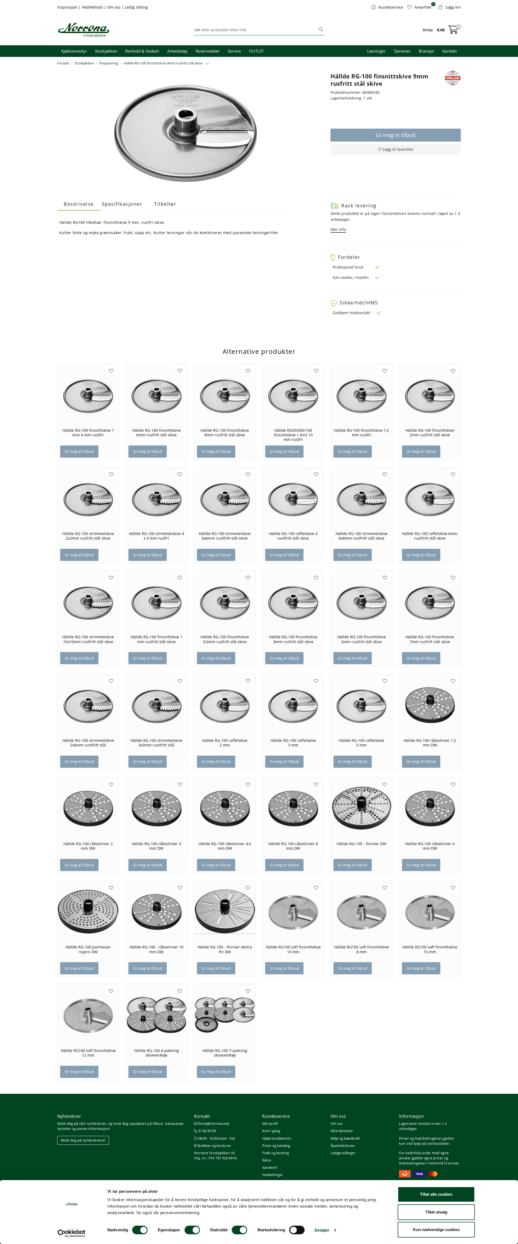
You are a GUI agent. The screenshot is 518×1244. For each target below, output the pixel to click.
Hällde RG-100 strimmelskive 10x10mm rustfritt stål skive (88, 639)
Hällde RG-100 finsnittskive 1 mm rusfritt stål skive (156, 639)
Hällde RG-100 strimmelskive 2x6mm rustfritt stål (88, 743)
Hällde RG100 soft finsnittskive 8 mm (361, 949)
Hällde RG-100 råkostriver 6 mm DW (430, 846)
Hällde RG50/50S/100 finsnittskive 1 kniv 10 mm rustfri (293, 435)
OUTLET (256, 51)
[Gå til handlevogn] (453, 31)
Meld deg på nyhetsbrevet (83, 1140)
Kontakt (449, 51)
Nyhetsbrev (69, 1116)
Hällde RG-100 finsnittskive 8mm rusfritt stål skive (224, 432)
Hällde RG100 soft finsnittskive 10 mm (293, 949)
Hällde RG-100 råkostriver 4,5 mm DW (225, 846)
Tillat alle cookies (436, 1194)
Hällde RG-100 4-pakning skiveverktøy (156, 1053)
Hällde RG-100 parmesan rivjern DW (88, 949)
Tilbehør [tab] (165, 204)
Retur (266, 1160)
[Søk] (321, 30)
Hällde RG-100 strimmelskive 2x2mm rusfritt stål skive (88, 536)
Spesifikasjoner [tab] (122, 204)
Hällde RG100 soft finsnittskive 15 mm (429, 949)
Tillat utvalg (436, 1212)
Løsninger (376, 51)
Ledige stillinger (342, 1152)
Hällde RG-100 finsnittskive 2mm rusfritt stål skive (429, 432)
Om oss (114, 7)
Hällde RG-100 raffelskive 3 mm (293, 743)
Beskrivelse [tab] (79, 204)
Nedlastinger (272, 1174)
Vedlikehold (93, 7)
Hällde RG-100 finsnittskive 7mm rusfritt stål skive (429, 639)
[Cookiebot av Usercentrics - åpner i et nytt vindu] (71, 1233)
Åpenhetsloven (342, 1145)
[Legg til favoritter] (111, 371)
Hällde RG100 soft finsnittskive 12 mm (88, 1053)
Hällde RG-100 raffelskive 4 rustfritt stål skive (293, 536)
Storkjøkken (106, 51)
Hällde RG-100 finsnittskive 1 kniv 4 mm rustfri (88, 432)
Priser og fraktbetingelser (420, 1138)
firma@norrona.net (213, 1123)
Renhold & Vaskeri (142, 51)
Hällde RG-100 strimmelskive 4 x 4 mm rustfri (156, 536)
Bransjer (426, 51)
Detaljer (322, 1230)
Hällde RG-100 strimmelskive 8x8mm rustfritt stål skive (361, 536)
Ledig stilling (136, 7)
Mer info (338, 229)
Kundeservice (276, 1116)
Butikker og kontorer (214, 1145)
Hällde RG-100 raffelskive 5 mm (361, 743)
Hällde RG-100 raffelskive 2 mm (224, 743)
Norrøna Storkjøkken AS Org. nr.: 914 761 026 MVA (215, 1155)
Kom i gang (271, 1130)
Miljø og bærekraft (345, 1138)
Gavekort (269, 1167)
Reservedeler (208, 51)
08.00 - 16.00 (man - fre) (216, 1138)
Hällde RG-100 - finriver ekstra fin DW (224, 949)
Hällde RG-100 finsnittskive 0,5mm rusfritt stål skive (224, 639)
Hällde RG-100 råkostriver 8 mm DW (293, 846)
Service (234, 51)
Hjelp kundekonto (276, 1138)
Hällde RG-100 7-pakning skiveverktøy (224, 1053)
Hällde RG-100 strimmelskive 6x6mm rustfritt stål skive (225, 536)
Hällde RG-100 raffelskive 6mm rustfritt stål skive (430, 536)
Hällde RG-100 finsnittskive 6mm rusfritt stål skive (156, 432)
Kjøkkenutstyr (74, 51)
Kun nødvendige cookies (436, 1229)
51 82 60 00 (206, 1130)
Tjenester (402, 51)
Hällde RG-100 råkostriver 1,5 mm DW (430, 743)
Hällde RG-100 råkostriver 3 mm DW (156, 846)
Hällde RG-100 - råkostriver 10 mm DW (156, 949)
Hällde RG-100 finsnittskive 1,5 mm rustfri (361, 432)
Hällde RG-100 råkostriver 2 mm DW (88, 846)
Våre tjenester (341, 1130)
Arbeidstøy (177, 51)
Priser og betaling (276, 1145)
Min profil (270, 1123)
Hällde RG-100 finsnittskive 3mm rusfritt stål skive (293, 639)
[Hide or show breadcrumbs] (207, 63)
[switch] (192, 1230)
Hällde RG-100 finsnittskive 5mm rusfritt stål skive (361, 639)
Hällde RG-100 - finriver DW (361, 843)
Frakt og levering (275, 1152)
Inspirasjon (68, 7)
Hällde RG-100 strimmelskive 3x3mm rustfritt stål (156, 743)
